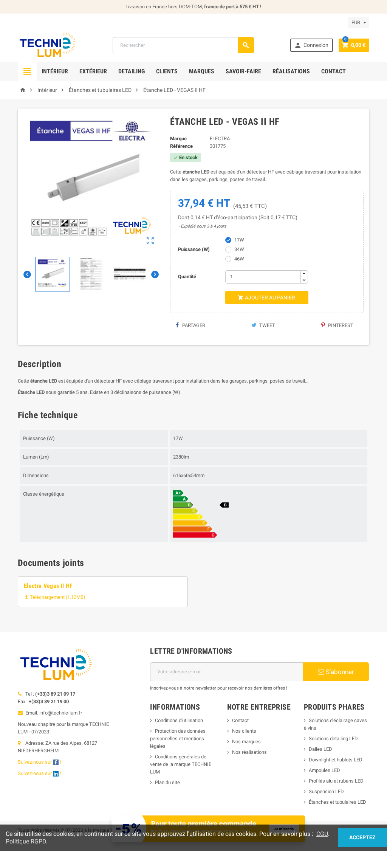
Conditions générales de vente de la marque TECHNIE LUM (180, 764)
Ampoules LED (324, 770)
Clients (167, 71)
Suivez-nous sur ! (40, 762)
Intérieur (55, 71)
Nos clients (244, 731)
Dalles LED (320, 749)
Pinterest (340, 325)
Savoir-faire (243, 71)
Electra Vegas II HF (48, 585)
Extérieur (93, 71)
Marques (201, 71)
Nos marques (246, 741)
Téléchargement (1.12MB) (54, 597)
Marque (178, 138)
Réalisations (291, 71)
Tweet (266, 325)
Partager (193, 325)
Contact (333, 71)
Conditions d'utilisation (179, 720)
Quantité (187, 276)
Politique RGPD (26, 841)
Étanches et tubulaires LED (337, 802)
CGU (322, 833)
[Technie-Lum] (47, 45)
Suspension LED (326, 791)
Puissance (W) (194, 249)
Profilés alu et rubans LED (336, 781)
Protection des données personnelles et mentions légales (178, 738)
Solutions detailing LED (333, 738)
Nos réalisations (249, 752)
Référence (181, 146)
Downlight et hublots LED (335, 760)
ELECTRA (220, 138)
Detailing (131, 71)
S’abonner (339, 672)
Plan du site (167, 782)
